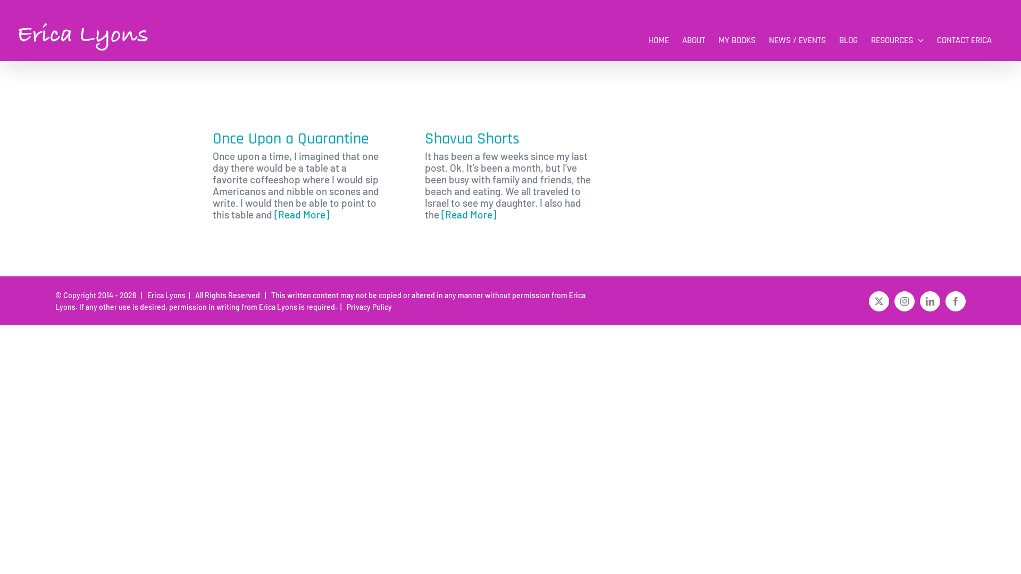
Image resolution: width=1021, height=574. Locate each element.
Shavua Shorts (472, 139)
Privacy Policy (368, 306)
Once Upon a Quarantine (291, 139)
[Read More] (301, 214)
